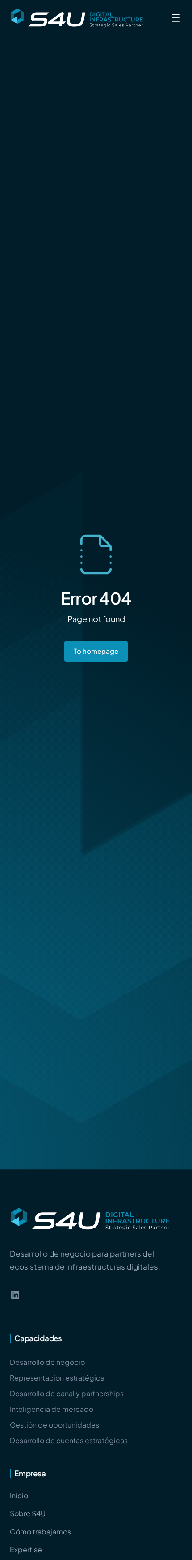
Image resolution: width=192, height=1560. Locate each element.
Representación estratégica (57, 1377)
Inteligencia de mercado (51, 1409)
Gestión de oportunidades (54, 1424)
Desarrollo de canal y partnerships (67, 1393)
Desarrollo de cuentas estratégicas (69, 1440)
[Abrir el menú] (176, 18)
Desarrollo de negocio (47, 1362)
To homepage (96, 651)
